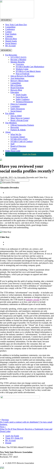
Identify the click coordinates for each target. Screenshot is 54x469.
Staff (12, 144)
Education (14, 92)
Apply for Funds (29, 154)
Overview (20, 64)
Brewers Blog (11, 39)
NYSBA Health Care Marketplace (30, 66)
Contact (8, 32)
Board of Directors (18, 146)
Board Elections (17, 88)
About (7, 132)
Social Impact (11, 43)
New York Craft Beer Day (16, 25)
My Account (10, 46)
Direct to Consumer (18, 104)
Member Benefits (17, 62)
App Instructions (17, 78)
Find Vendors (10, 34)
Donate (8, 443)
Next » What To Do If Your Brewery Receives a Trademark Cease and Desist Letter (26, 429)
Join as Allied (16, 116)
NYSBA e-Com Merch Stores (28, 71)
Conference (10, 29)
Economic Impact (17, 137)
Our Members (11, 123)
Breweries (14, 127)
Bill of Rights (16, 85)
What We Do (15, 134)
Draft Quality (21, 95)
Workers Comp (22, 69)
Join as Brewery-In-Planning (22, 76)
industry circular (32, 300)
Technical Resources (24, 102)
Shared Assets (11, 41)
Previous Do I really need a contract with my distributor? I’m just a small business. (26, 422)
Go (2, 180)
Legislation (15, 106)
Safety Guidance (22, 99)
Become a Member (18, 59)
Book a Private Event (19, 120)
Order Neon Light (12, 151)
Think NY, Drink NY (14, 438)
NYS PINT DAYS (18, 57)
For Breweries (11, 55)
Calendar (9, 36)
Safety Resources (17, 109)
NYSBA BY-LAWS (19, 139)
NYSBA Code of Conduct (21, 141)
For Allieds (9, 113)
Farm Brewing (22, 97)
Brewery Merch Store (19, 81)
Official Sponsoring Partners (22, 125)
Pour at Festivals (22, 74)
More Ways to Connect (20, 118)
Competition (10, 27)
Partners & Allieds (18, 130)
